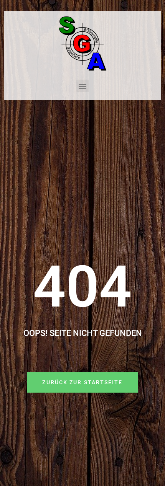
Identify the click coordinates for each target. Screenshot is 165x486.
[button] (82, 86)
